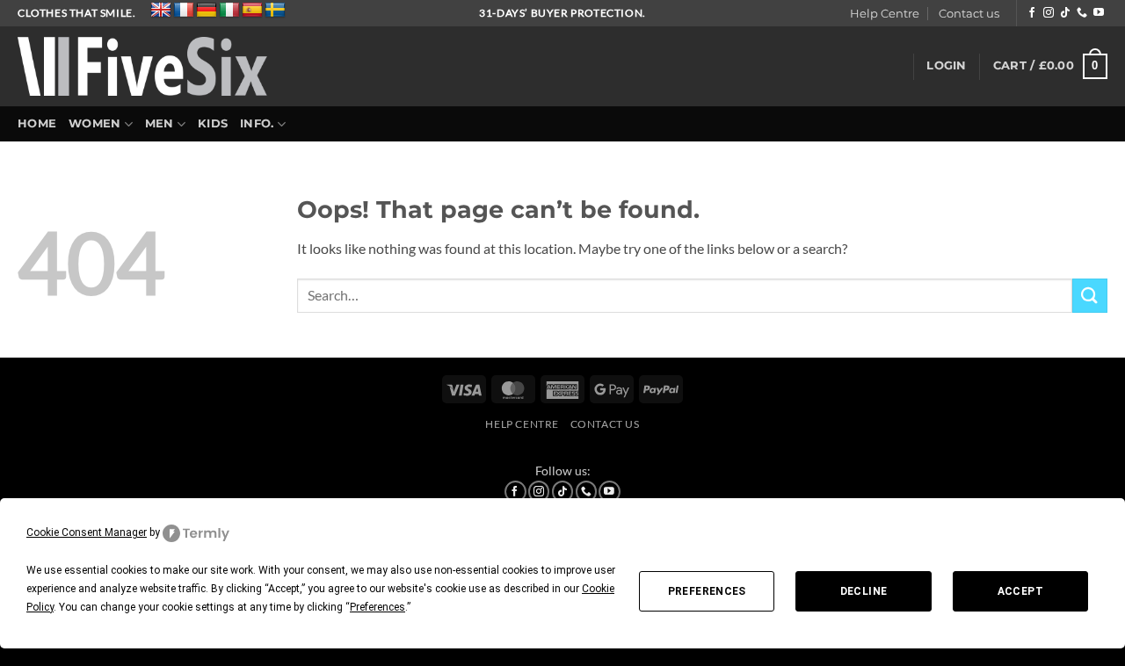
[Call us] (1082, 13)
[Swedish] (275, 10)
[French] (183, 10)
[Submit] (1089, 296)
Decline (864, 591)
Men (159, 123)
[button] (946, 65)
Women (94, 123)
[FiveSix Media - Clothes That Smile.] (143, 66)
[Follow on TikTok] (1065, 13)
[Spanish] (252, 10)
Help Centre (884, 13)
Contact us (969, 13)
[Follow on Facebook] (1032, 13)
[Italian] (229, 10)
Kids (213, 123)
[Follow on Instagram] (1048, 13)
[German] (206, 10)
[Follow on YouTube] (1098, 13)
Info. (256, 123)
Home (37, 123)
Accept (1020, 591)
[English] (160, 10)
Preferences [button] (377, 607)
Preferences (707, 591)
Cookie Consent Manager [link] (86, 532)
